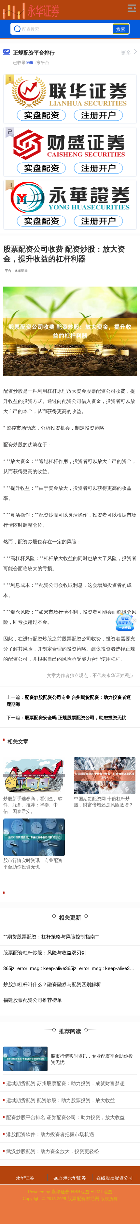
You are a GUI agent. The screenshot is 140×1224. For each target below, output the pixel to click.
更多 (126, 52)
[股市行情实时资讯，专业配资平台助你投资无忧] (34, 836)
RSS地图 (80, 1191)
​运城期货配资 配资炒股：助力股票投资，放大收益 (60, 1100)
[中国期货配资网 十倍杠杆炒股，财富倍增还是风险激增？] (104, 774)
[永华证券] (31, 11)
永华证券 (25, 1177)
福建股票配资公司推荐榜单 (32, 999)
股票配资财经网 (83, 1198)
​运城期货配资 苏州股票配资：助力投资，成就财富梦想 (65, 1083)
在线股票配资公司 (114, 1177)
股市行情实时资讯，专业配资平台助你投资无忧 (92, 1058)
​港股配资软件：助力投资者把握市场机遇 (50, 1134)
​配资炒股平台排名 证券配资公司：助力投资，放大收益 (65, 1117)
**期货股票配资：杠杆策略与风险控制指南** (51, 936)
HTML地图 (101, 1191)
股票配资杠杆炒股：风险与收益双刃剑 (44, 952)
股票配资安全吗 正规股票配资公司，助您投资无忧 (75, 717)
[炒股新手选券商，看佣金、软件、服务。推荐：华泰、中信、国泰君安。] (34, 774)
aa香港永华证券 (69, 1177)
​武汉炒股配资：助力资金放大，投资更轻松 (52, 1151)
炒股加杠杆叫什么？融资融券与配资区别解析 (52, 984)
